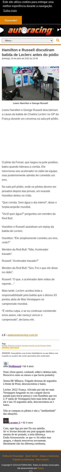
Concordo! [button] (11, 20)
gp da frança (40, 345)
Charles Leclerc (14, 345)
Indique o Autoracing (49, 456)
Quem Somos (31, 456)
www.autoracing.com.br (23, 335)
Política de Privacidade (13, 456)
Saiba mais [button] (10, 10)
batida (4, 345)
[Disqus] (30, 402)
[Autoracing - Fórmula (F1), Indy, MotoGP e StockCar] (30, 30)
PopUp (40, 468)
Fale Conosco (42, 459)
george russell (28, 345)
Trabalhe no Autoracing (23, 459)
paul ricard (14, 347)
